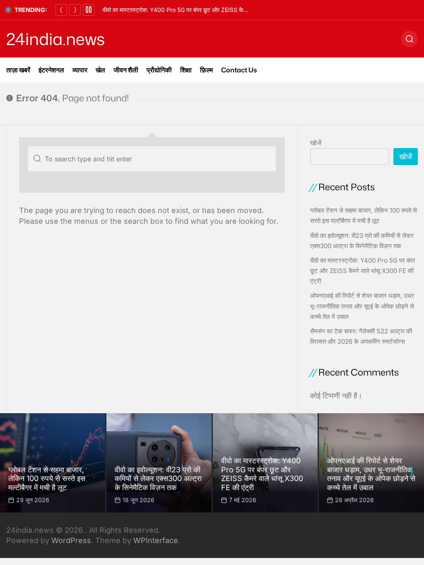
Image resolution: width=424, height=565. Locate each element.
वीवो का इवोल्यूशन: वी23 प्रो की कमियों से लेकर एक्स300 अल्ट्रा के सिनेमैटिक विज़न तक (158, 478)
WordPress (71, 540)
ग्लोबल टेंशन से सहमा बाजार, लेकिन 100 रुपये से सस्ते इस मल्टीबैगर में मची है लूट (46, 478)
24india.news (55, 38)
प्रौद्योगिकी (159, 70)
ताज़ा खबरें (18, 70)
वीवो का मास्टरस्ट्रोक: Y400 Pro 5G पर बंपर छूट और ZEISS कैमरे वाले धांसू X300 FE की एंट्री (207, 9)
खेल (100, 70)
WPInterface (155, 540)
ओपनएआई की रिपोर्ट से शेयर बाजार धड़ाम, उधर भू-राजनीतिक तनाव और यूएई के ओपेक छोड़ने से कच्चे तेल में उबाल (362, 306)
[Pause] (88, 10)
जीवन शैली (125, 70)
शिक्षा (186, 70)
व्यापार (79, 70)
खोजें (315, 143)
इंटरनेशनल (51, 70)
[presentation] (411, 472)
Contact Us (239, 70)
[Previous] (61, 10)
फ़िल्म (206, 70)
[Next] (75, 10)
